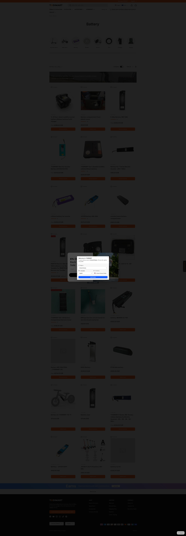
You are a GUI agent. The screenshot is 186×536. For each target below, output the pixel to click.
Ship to (81, 265)
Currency (97, 270)
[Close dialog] (108, 257)
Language (82, 270)
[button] (93, 268)
